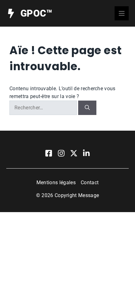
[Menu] (122, 13)
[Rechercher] (87, 108)
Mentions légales (56, 182)
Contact (90, 182)
